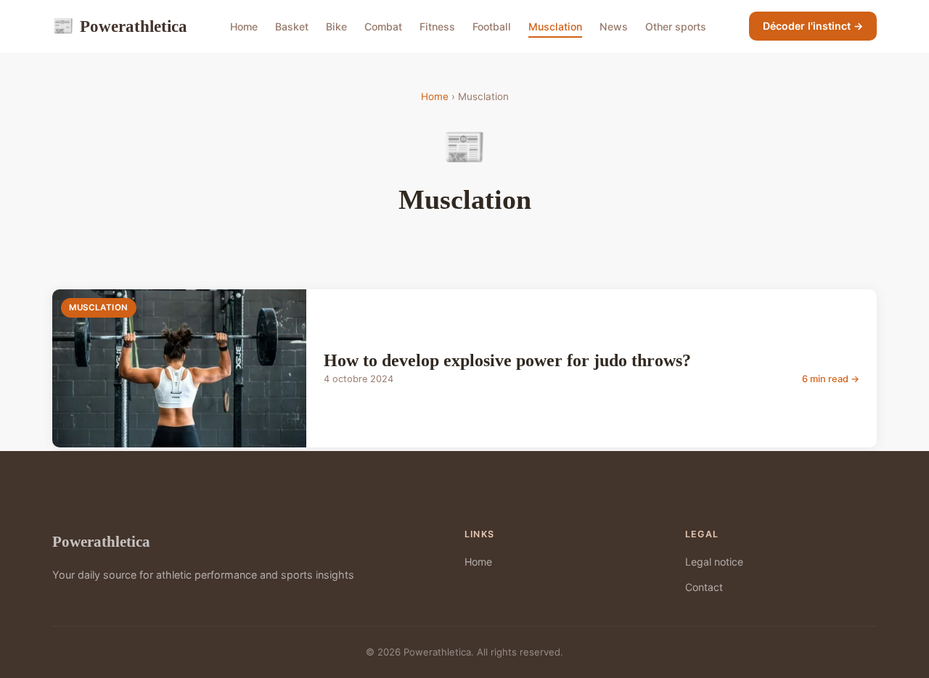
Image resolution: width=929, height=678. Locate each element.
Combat (383, 26)
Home (244, 26)
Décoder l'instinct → (813, 26)
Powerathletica (119, 26)
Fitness (437, 26)
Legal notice (714, 561)
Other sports (675, 26)
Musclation (555, 26)
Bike (336, 26)
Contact (704, 587)
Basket (291, 26)
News (613, 26)
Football (491, 26)
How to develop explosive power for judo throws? (507, 360)
